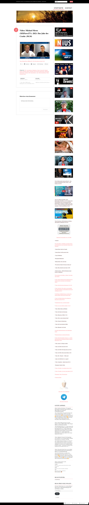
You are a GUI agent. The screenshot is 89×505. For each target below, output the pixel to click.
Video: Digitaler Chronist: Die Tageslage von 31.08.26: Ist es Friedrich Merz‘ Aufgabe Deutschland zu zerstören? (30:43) (64, 438)
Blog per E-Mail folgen (63, 483)
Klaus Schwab (36, 71)
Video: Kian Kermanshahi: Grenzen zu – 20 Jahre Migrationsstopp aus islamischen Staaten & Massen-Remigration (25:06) (63, 339)
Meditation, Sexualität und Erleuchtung (43, 82)
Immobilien (32, 71)
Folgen (57, 493)
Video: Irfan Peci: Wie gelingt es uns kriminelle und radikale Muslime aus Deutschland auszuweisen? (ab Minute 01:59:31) (64, 289)
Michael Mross (41, 71)
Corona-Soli (42, 70)
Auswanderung (29, 70)
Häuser (28, 71)
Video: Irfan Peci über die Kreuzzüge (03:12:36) (63, 285)
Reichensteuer (22, 72)
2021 (25, 70)
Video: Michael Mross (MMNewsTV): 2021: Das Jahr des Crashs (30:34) (34, 33)
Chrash (38, 70)
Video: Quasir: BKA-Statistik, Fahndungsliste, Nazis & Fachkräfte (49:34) (27, 83)
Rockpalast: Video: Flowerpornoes (61, 374)
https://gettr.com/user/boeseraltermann (60, 470)
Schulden (26, 72)
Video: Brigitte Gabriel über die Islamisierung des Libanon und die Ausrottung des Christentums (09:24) (63, 281)
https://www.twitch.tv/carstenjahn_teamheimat (61, 468)
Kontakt (68, 8)
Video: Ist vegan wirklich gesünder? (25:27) (62, 305)
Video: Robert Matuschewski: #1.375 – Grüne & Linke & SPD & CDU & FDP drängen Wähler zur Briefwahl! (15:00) (64, 423)
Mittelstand (47, 71)
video (37, 72)
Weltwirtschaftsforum (42, 72)
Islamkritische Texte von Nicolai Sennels (62, 302)
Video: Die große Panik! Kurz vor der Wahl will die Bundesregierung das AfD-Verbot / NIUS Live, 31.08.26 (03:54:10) (63, 450)
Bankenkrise (34, 70)
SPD (29, 72)
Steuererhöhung (33, 72)
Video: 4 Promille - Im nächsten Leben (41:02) (63, 368)
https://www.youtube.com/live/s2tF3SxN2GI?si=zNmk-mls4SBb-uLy (63, 466)
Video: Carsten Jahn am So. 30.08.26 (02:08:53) (60, 462)
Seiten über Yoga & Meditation (64, 391)
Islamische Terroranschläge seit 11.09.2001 (63, 237)
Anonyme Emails (58, 377)
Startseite (58, 8)
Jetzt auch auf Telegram (64, 401)
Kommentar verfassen (23, 79)
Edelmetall (24, 71)
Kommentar (45, 109)
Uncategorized (37, 79)
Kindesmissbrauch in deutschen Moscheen (62, 334)
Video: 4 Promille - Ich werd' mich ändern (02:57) (64, 371)
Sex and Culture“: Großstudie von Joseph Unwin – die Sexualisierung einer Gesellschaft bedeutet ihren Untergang (64, 245)
